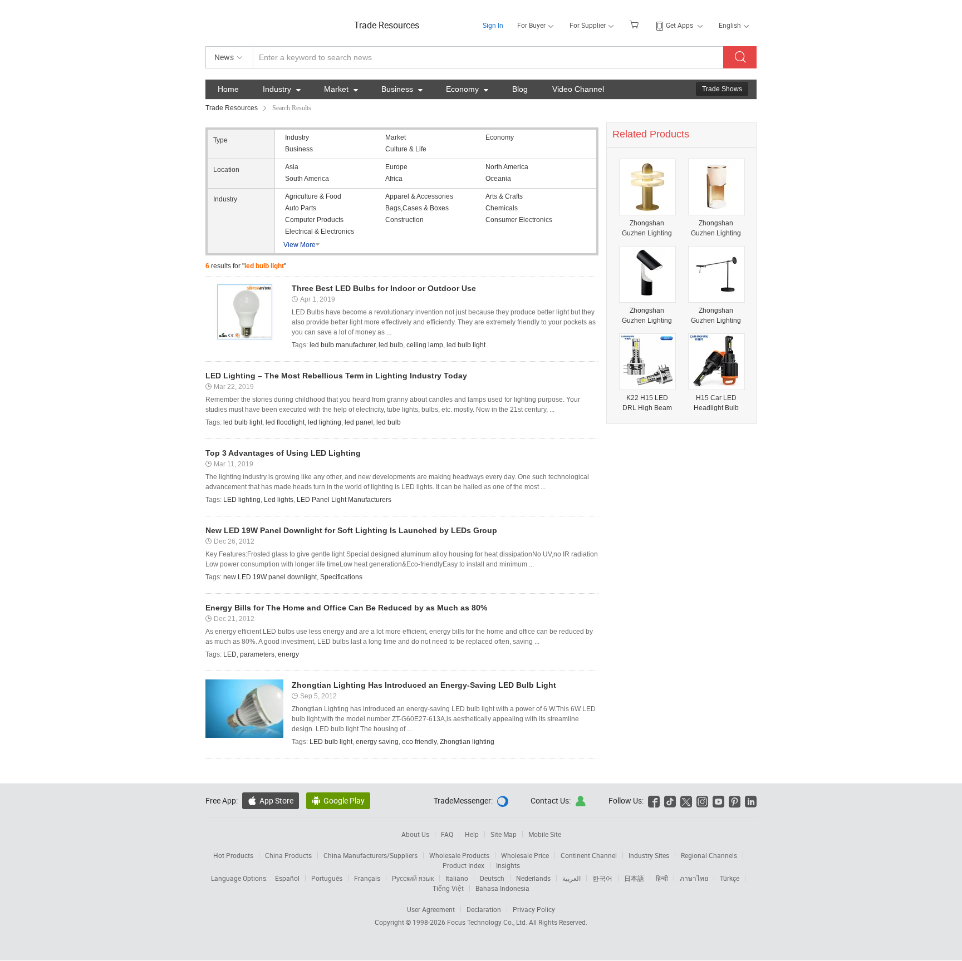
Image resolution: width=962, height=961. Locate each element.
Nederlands (533, 878)
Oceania (498, 179)
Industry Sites (649, 855)
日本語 (634, 878)
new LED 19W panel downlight (270, 577)
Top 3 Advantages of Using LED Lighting (283, 453)
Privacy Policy (534, 909)
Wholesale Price (525, 855)
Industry (282, 89)
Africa (394, 179)
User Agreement (431, 909)
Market (341, 89)
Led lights (278, 500)
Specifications (341, 577)
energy (288, 654)
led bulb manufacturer (342, 345)
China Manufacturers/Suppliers (370, 855)
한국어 (602, 878)
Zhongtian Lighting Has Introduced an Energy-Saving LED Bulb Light (424, 685)
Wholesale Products (459, 855)
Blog (520, 89)
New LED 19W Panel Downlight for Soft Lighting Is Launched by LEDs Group (351, 530)
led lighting (324, 422)
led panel (359, 422)
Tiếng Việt (448, 888)
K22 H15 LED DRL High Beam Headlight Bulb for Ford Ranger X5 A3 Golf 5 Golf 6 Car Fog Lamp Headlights (647, 403)
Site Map (503, 834)
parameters (257, 654)
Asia (291, 167)
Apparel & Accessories (419, 196)
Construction (404, 220)
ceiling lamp (424, 345)
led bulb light (465, 345)
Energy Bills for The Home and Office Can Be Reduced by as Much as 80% (346, 607)
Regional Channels (709, 855)
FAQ (447, 834)
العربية (571, 878)
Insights (508, 865)
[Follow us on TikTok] (670, 800)
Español (287, 878)
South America (307, 179)
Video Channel (578, 89)
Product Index (463, 865)
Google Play (338, 800)
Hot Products (233, 855)
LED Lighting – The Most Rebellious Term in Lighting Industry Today (336, 375)
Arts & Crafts (504, 196)
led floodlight (285, 422)
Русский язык (413, 878)
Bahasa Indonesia (502, 888)
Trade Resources (386, 25)
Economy (467, 89)
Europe (396, 167)
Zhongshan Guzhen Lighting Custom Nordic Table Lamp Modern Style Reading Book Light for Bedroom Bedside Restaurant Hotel (647, 316)
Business (402, 89)
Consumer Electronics (518, 220)
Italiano (456, 878)
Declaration (484, 909)
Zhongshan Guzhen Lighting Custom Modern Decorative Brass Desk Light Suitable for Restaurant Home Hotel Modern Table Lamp (647, 228)
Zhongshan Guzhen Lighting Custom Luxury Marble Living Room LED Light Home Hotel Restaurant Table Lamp (716, 228)
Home (228, 89)
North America (506, 167)
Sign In (493, 25)
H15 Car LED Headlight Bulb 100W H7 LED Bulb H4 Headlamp (716, 403)
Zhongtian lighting (467, 742)
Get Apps (679, 25)
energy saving (377, 742)
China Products (288, 855)
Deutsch (492, 878)
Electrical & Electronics (319, 231)
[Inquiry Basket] (635, 23)
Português (326, 878)
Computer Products (314, 220)
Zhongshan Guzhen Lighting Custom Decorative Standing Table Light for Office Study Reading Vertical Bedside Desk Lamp (716, 316)
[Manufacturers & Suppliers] (277, 22)
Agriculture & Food (313, 196)
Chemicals (501, 208)
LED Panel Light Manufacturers (344, 500)
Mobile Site (544, 834)
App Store (270, 800)
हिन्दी (662, 878)
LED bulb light (331, 742)
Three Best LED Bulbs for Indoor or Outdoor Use (384, 288)
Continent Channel (589, 855)
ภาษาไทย (694, 878)
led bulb (391, 345)
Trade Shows (722, 89)
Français (367, 878)
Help (472, 834)
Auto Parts (300, 208)
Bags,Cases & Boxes (417, 208)
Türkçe (729, 878)
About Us (415, 834)
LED (230, 654)
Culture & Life (405, 149)
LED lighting (242, 500)
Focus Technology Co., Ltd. (488, 922)
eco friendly (419, 742)
